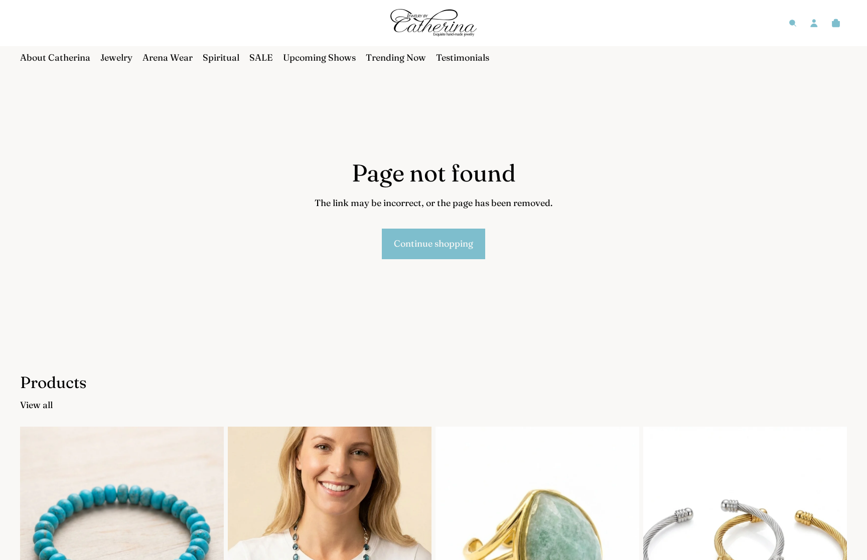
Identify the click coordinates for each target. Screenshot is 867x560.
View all (36, 405)
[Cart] (836, 23)
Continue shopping (433, 243)
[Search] (793, 23)
